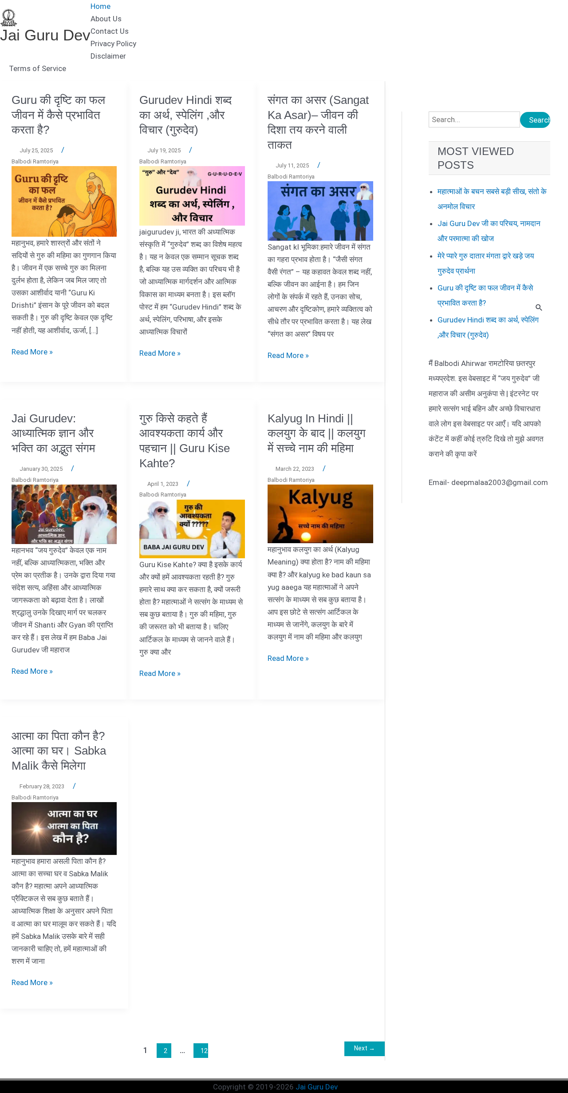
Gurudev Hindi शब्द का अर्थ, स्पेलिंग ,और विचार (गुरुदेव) (185, 115)
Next (364, 1048)
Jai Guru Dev (45, 35)
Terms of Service (37, 68)
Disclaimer (108, 56)
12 (204, 1050)
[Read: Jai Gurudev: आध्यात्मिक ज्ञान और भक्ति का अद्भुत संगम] (64, 513)
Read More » (32, 351)
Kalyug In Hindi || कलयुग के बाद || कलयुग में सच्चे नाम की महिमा (317, 433)
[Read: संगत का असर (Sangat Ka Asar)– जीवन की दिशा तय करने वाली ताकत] (320, 210)
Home (100, 6)
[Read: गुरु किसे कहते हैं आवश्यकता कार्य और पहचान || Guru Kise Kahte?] (192, 528)
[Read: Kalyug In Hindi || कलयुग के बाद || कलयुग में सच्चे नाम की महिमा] (320, 513)
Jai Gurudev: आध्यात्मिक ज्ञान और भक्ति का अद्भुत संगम (53, 433)
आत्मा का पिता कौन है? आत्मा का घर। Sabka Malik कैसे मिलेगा (59, 751)
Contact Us (110, 31)
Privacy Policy (113, 43)
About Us (106, 18)
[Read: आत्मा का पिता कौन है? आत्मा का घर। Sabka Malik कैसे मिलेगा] (64, 827)
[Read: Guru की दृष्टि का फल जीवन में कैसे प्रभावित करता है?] (64, 200)
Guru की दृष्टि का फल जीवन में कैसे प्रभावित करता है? (58, 115)
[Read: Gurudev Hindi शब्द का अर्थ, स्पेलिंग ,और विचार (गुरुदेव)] (192, 195)
